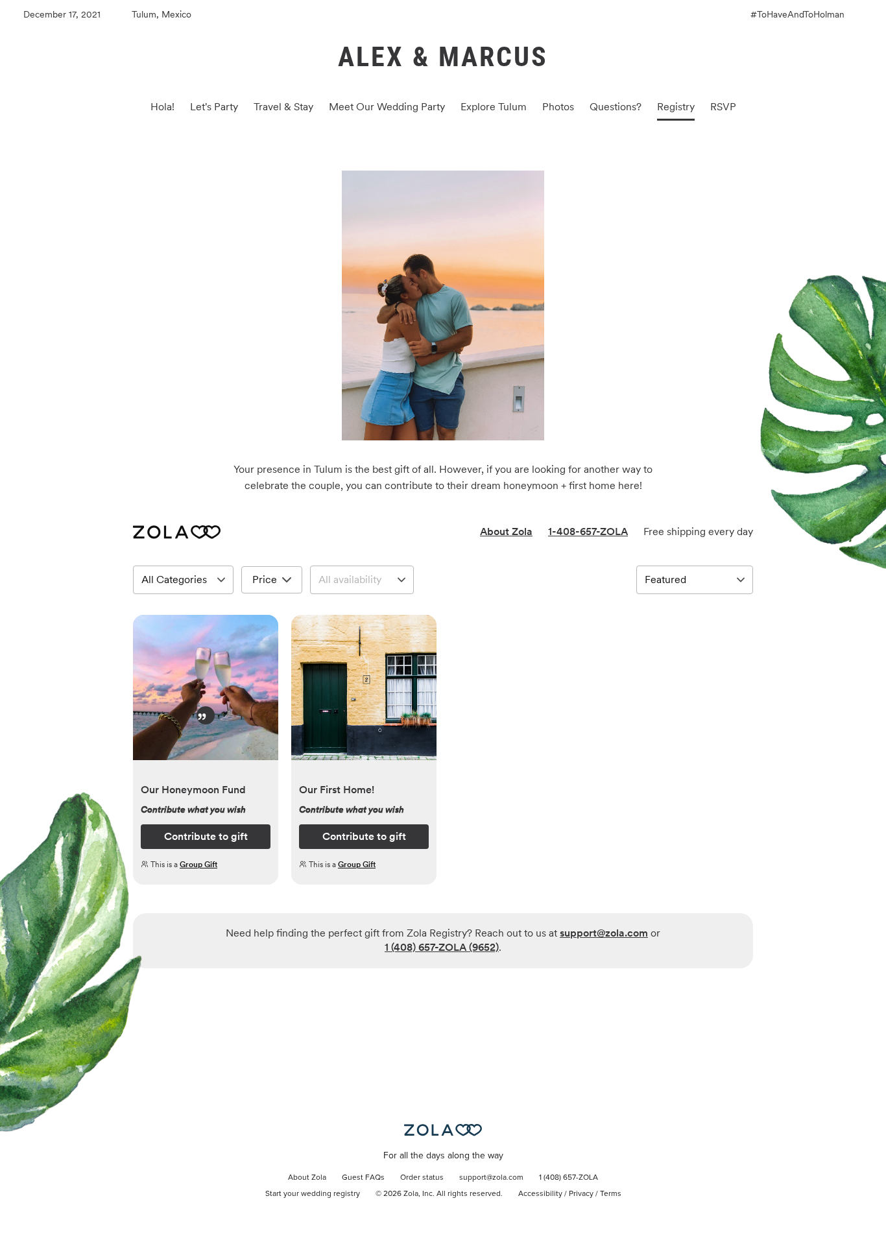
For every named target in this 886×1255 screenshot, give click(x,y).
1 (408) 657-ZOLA (568, 1178)
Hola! (162, 107)
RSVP (723, 107)
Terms (610, 1194)
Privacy (581, 1194)
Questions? (615, 107)
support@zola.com (604, 933)
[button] (205, 694)
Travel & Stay (283, 107)
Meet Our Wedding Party (387, 107)
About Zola (506, 531)
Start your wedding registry (312, 1194)
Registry (676, 107)
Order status (422, 1178)
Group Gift (198, 864)
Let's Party (214, 107)
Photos (558, 107)
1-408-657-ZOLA (588, 531)
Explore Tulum (494, 107)
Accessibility (540, 1194)
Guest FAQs (363, 1178)
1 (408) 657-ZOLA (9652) (442, 947)
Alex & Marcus (443, 57)
